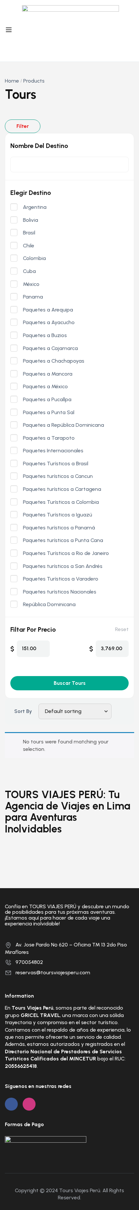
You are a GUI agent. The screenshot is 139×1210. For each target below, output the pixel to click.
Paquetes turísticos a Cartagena (62, 489)
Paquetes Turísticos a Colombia (61, 502)
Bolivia (30, 220)
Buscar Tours (70, 683)
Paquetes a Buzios (45, 335)
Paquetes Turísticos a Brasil (55, 464)
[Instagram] (29, 1104)
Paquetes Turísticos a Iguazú (57, 515)
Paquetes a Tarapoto (49, 438)
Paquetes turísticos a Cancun (58, 476)
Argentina (35, 207)
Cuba (29, 271)
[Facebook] (11, 1104)
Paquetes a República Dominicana (63, 425)
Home (12, 81)
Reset (122, 629)
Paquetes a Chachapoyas (53, 361)
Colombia (34, 258)
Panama (33, 297)
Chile (28, 246)
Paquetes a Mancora (47, 374)
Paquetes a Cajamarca (50, 348)
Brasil (29, 233)
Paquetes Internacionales (53, 451)
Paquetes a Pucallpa (47, 399)
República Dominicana (49, 604)
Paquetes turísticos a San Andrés (62, 566)
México (31, 284)
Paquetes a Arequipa (48, 310)
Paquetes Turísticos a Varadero (60, 579)
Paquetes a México (45, 387)
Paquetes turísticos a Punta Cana (63, 540)
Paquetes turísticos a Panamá (59, 528)
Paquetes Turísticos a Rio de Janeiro (66, 553)
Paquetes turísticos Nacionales (59, 592)
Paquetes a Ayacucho (49, 322)
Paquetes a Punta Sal (48, 412)
